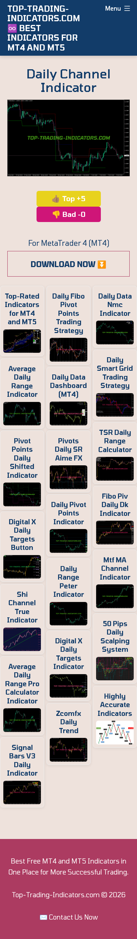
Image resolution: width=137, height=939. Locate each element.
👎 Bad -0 (68, 214)
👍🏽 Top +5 (68, 198)
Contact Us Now (73, 917)
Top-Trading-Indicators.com (56, 895)
